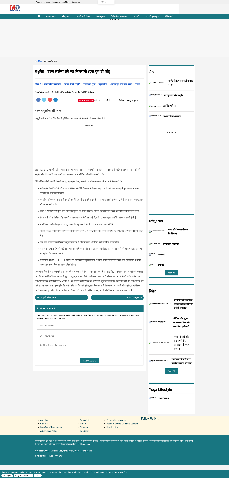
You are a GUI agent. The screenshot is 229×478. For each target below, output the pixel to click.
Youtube (170, 423)
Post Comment (89, 361)
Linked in (154, 423)
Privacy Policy (73, 451)
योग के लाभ (164, 398)
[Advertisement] (114, 38)
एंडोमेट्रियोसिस (169, 105)
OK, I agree (7, 476)
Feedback (84, 431)
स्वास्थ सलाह (51, 16)
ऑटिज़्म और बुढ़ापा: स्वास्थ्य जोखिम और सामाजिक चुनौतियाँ (181, 322)
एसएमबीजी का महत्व (52, 84)
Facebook (38, 100)
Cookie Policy (96, 472)
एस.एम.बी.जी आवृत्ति (72, 84)
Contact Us (85, 420)
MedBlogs (65, 2)
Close (38, 476)
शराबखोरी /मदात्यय (171, 244)
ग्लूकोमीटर (103, 84)
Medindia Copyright (59, 451)
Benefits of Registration (51, 427)
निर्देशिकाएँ (168, 16)
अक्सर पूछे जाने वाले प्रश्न (121, 84)
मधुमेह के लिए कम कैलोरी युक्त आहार (180, 82)
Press (83, 423)
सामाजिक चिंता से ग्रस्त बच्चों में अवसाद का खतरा (182, 361)
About (39, 2)
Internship (56, 2)
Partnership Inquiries (116, 420)
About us (44, 420)
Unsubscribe (112, 427)
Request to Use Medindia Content (122, 423)
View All (171, 273)
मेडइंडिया (38, 61)
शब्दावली (136, 16)
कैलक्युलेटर (100, 16)
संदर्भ (137, 84)
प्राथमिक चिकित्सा (83, 16)
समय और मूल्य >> (134, 297)
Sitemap (84, 427)
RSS (164, 423)
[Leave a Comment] (115, 100)
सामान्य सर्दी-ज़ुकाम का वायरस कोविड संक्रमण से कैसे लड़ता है (183, 304)
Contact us (76, 2)
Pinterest (50, 100)
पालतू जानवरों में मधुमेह (173, 95)
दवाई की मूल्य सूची (152, 16)
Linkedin (55, 100)
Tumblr (175, 423)
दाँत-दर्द (161, 265)
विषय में (38, 84)
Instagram (180, 423)
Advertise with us (42, 451)
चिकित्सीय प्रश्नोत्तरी (119, 16)
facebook (143, 423)
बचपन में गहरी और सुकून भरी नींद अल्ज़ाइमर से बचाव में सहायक (182, 342)
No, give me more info (23, 476)
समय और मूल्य (89, 84)
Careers (47, 2)
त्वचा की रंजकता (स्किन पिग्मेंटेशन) (178, 231)
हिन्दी (104, 2)
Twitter (44, 100)
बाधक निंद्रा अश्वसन (172, 116)
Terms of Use (86, 451)
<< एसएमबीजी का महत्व (46, 297)
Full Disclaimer (84, 444)
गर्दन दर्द (161, 254)
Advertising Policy (48, 431)
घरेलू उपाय (66, 16)
